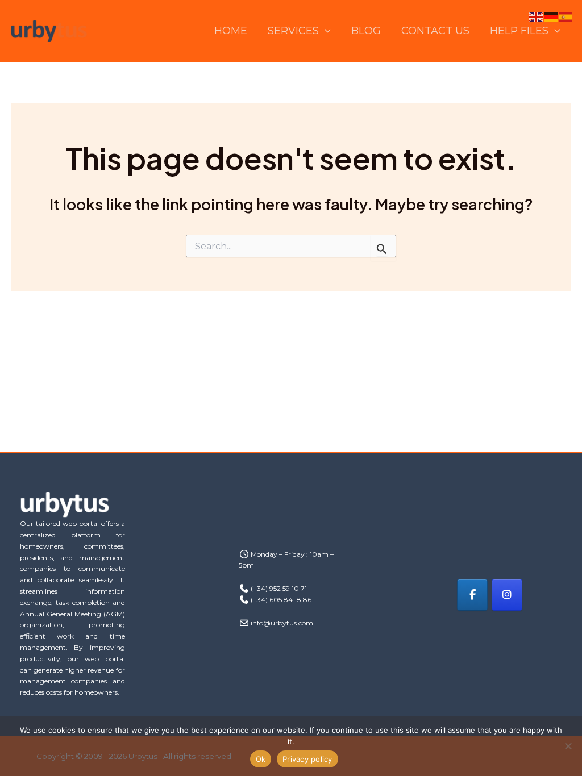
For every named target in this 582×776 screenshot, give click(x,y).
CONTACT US (435, 30)
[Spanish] (566, 16)
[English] (536, 16)
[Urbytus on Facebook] (472, 595)
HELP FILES (519, 30)
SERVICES (293, 30)
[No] (567, 746)
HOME (230, 30)
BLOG (366, 30)
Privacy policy (307, 759)
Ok (261, 759)
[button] (325, 31)
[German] (551, 16)
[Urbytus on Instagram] (507, 595)
